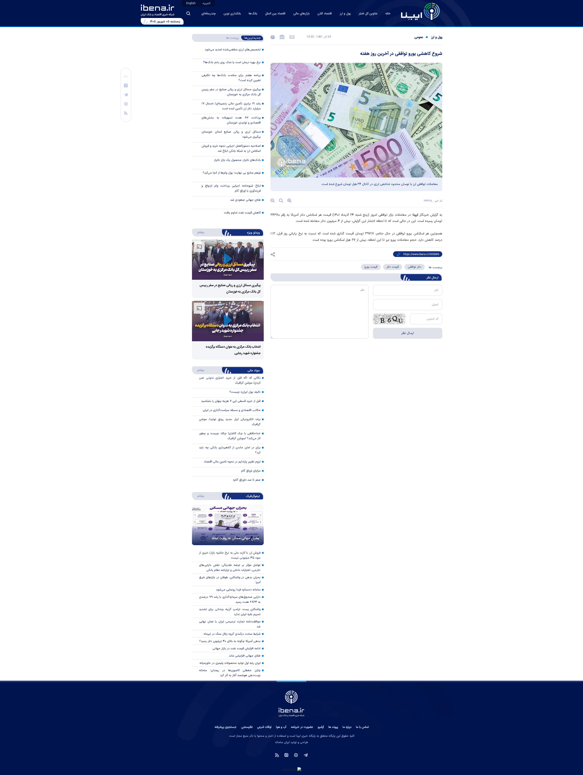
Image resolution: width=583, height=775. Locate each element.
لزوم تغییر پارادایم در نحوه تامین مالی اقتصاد (232, 461)
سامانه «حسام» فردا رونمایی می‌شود (238, 590)
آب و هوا (281, 727)
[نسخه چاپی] (273, 36)
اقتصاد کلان (324, 13)
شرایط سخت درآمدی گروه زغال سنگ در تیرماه (232, 634)
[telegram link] (126, 94)
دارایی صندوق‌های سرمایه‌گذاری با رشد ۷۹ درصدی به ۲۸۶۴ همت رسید (230, 599)
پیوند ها (333, 727)
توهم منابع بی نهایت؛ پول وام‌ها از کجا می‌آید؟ (232, 173)
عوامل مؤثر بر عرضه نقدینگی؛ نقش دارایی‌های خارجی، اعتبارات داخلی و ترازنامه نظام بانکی (230, 567)
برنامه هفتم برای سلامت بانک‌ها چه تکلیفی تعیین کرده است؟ (231, 78)
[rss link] (126, 112)
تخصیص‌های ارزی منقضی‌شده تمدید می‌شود (233, 49)
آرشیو (321, 727)
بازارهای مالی (301, 13)
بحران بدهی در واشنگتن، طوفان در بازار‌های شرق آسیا (230, 580)
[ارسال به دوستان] (291, 36)
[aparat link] (126, 103)
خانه (387, 13)
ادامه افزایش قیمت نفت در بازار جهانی (236, 648)
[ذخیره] (281, 36)
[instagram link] (126, 85)
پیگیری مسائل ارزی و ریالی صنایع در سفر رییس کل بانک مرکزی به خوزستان (231, 92)
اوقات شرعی (264, 727)
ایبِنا (415, 215)
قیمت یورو (370, 267)
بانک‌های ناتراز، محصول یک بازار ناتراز (237, 160)
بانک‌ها (253, 13)
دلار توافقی (414, 267)
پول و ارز (345, 13)
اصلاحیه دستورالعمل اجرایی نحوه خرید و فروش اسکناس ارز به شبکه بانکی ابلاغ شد (231, 148)
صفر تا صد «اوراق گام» (247, 480)
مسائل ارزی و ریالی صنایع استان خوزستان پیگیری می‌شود (231, 134)
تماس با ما (362, 727)
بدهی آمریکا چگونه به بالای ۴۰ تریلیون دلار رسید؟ (230, 641)
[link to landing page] (420, 11)
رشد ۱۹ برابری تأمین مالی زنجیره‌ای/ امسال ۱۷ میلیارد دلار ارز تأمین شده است (231, 106)
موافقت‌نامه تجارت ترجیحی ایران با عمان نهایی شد (230, 624)
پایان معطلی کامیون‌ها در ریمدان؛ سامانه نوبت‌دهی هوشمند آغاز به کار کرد (230, 673)
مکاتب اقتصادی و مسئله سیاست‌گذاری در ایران (232, 410)
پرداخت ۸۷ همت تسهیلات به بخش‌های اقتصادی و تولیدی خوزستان (231, 120)
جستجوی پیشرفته (226, 727)
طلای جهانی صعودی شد (245, 200)
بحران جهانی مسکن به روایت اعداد (235, 538)
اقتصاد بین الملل (275, 13)
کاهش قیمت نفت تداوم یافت (242, 212)
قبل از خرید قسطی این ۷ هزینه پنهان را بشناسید (231, 401)
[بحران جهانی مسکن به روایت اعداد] (228, 525)
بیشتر (198, 232)
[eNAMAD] (291, 770)
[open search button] (188, 13)
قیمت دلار (392, 267)
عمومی (418, 37)
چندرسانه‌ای (208, 13)
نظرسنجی (247, 727)
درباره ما (347, 727)
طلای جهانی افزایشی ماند (245, 656)
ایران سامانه (282, 742)
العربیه (206, 3)
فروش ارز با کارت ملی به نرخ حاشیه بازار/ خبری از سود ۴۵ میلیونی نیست (230, 555)
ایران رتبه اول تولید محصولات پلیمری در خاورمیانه (230, 663)
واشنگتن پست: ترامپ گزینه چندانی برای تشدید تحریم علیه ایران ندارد (230, 612)
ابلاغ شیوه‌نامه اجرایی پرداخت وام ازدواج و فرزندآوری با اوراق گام (231, 188)
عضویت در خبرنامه (302, 727)
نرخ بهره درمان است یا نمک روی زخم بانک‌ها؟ (232, 62)
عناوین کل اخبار (368, 13)
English (191, 3)
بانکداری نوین (232, 13)
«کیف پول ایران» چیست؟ (245, 392)
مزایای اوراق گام (251, 471)
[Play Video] (227, 259)
